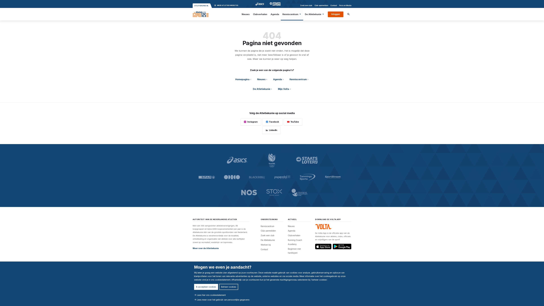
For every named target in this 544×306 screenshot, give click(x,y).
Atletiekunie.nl (201, 6)
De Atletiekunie (313, 14)
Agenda (275, 14)
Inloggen (335, 14)
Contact (333, 5)
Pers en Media (345, 5)
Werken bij (266, 245)
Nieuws (246, 14)
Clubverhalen (260, 14)
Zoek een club (306, 5)
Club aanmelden (321, 5)
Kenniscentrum (290, 14)
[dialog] (272, 284)
